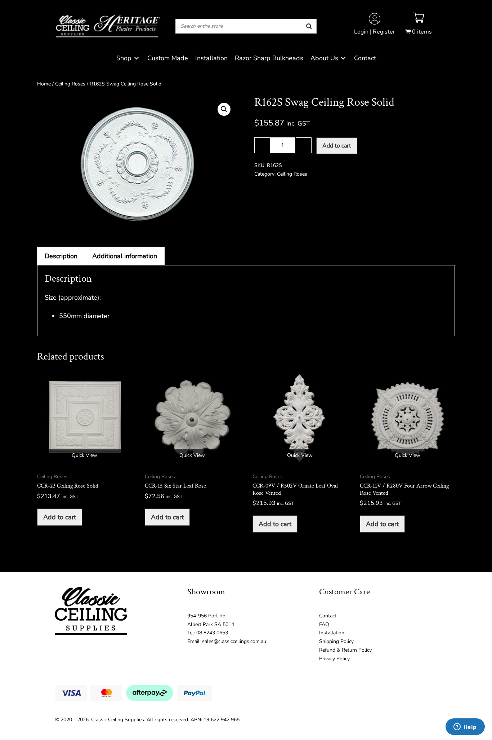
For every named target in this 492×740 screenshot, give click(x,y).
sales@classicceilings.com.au (234, 641)
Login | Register (374, 32)
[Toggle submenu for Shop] (136, 58)
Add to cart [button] (59, 517)
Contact (327, 615)
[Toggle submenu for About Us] (343, 58)
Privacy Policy (334, 658)
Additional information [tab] (124, 256)
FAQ (324, 624)
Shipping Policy (336, 641)
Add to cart (336, 146)
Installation (331, 632)
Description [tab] (61, 256)
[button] (224, 109)
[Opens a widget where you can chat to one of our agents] (465, 727)
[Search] (309, 26)
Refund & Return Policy (345, 650)
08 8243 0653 (212, 632)
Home (44, 83)
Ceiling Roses (70, 83)
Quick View (84, 455)
